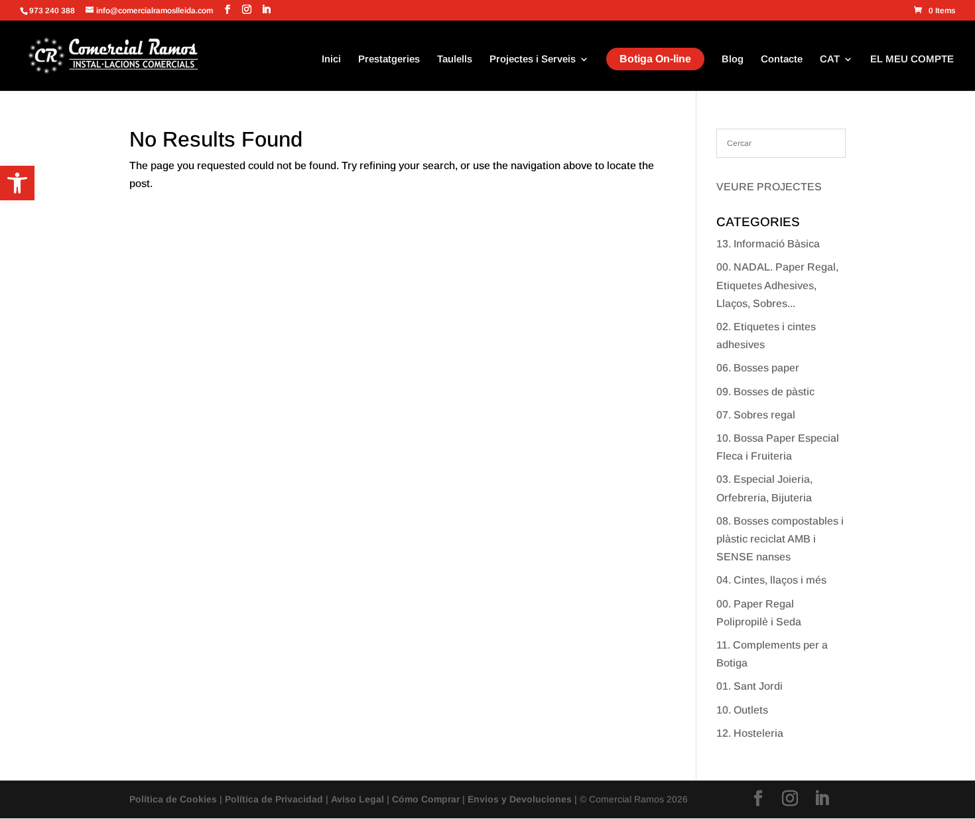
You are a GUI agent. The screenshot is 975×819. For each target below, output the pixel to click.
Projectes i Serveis (532, 59)
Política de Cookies (173, 799)
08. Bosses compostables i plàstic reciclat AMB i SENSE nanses (780, 538)
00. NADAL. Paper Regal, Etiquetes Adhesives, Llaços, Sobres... (777, 284)
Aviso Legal (357, 799)
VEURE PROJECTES (769, 186)
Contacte (782, 59)
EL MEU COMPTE (912, 59)
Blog (733, 59)
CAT (830, 59)
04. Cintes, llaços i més (771, 580)
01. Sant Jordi (749, 686)
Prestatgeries (389, 59)
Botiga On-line (655, 58)
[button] (17, 183)
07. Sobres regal (755, 414)
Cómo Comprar (426, 799)
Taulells (454, 59)
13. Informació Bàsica (768, 243)
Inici (331, 59)
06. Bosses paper (757, 367)
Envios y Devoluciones (520, 799)
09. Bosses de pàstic (765, 391)
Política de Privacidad (274, 799)
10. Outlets (742, 710)
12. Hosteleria (749, 733)
